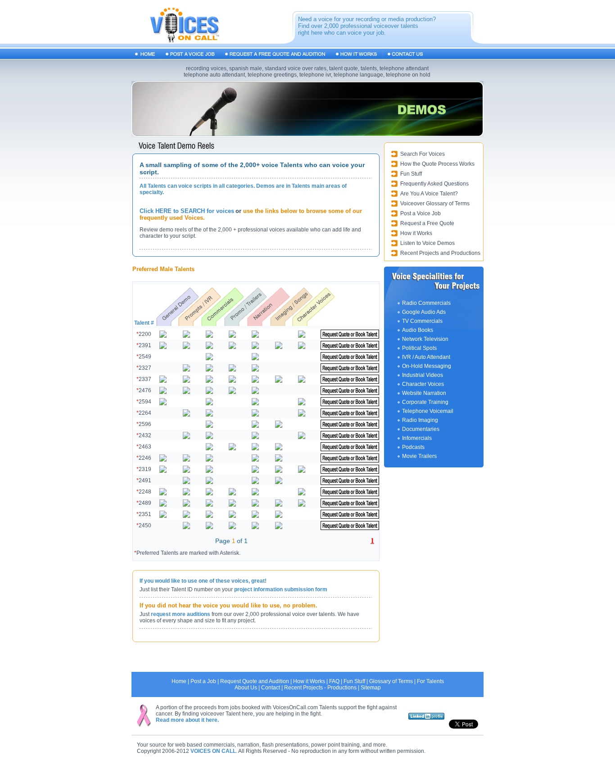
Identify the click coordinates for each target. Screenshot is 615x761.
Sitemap (371, 687)
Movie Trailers (419, 456)
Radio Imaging (420, 420)
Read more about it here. (187, 720)
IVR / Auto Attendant (426, 357)
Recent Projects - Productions (320, 687)
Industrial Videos (422, 375)
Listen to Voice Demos (427, 243)
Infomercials (417, 438)
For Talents (430, 681)
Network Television (425, 339)
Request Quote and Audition (254, 681)
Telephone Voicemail (427, 411)
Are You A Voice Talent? (429, 193)
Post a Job (203, 681)
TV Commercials (422, 321)
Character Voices (423, 384)
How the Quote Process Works (437, 164)
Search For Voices (422, 154)
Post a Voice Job (420, 213)
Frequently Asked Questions (434, 184)
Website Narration (424, 393)
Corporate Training (425, 402)
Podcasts (413, 447)
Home (179, 681)
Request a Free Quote (427, 223)
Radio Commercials (426, 303)
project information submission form (280, 589)
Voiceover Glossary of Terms (435, 203)
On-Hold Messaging (426, 366)
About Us (246, 687)
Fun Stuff (411, 174)
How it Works (416, 233)
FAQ (334, 681)
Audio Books (417, 330)
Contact (270, 687)
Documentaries (420, 429)
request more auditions (180, 614)
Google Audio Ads (424, 312)
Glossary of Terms (391, 681)
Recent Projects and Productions (440, 253)
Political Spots (419, 348)
